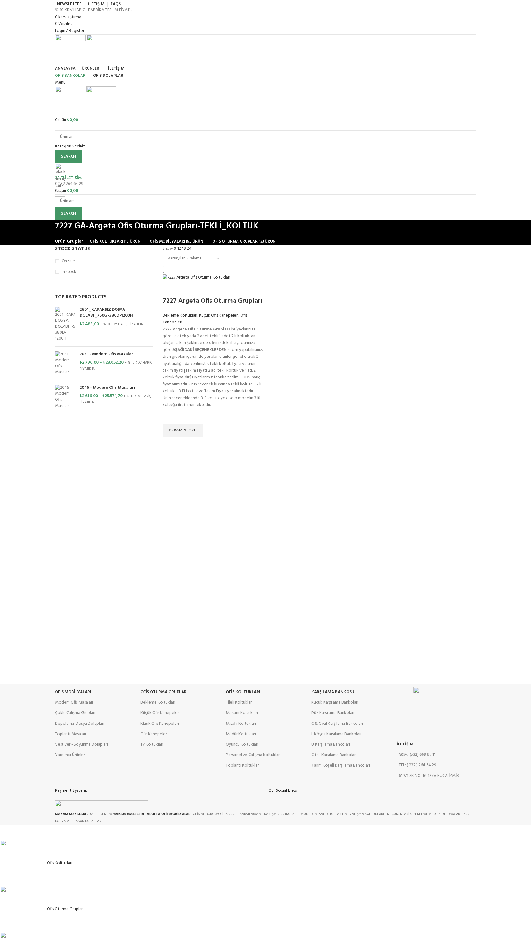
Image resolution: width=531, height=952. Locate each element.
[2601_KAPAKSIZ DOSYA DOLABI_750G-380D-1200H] (65, 324)
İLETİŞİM (405, 744)
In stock (69, 272)
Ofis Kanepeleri (154, 734)
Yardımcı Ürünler (70, 755)
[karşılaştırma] (170, 289)
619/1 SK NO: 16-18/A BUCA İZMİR (429, 775)
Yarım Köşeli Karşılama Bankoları (340, 765)
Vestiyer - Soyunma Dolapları (81, 744)
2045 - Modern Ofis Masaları (107, 388)
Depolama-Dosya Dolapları (79, 723)
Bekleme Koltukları (180, 315)
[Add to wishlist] (170, 416)
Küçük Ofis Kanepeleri (218, 315)
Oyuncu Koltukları (242, 744)
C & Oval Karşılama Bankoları (337, 723)
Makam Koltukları (242, 712)
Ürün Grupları (70, 241)
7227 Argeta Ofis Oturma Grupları (212, 301)
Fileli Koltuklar (239, 702)
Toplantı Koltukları (243, 765)
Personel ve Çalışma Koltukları (253, 755)
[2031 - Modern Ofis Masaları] (65, 363)
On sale (68, 261)
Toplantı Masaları (70, 734)
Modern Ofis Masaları (74, 702)
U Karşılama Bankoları (330, 744)
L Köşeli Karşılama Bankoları (336, 734)
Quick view (170, 444)
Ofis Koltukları (243, 692)
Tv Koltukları (151, 744)
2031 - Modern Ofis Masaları (107, 354)
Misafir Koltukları (241, 723)
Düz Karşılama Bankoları (332, 712)
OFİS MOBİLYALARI (73, 692)
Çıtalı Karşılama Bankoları (333, 755)
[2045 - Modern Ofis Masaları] (65, 397)
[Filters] (7, 832)
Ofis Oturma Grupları (164, 692)
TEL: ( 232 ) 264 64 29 (417, 765)
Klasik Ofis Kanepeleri (159, 723)
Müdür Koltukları (241, 734)
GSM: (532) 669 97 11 (417, 754)
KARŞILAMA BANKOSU (332, 692)
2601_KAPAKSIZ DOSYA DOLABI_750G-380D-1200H (106, 313)
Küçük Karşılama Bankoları (334, 702)
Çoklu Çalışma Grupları (75, 712)
